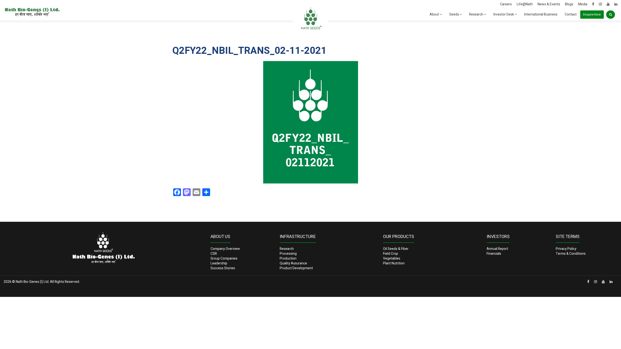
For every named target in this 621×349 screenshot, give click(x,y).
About (435, 14)
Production (288, 258)
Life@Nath (525, 4)
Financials (494, 253)
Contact (571, 14)
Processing (288, 253)
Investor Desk (504, 14)
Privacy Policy (566, 248)
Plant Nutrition (394, 263)
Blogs (569, 4)
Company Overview (225, 248)
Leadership (219, 263)
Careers (506, 4)
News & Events (549, 4)
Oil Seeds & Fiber (396, 248)
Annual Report (497, 248)
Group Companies (224, 258)
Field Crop (390, 253)
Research (476, 14)
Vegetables (391, 258)
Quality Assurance (293, 263)
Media (582, 4)
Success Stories (223, 268)
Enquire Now (592, 14)
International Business (540, 14)
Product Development (296, 268)
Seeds (454, 14)
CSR (214, 253)
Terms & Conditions (571, 253)
